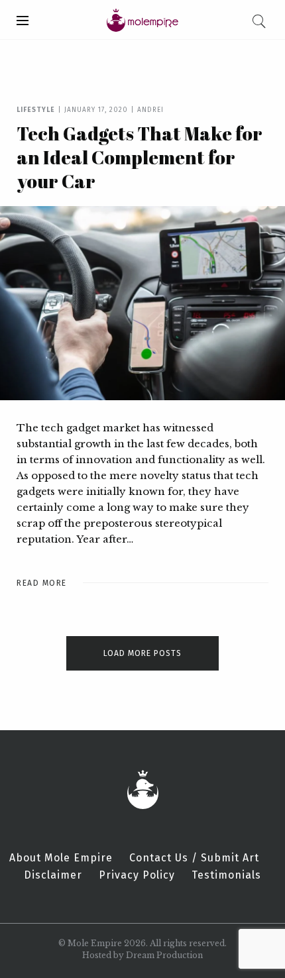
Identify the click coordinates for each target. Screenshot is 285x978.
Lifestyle (36, 110)
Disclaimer (53, 875)
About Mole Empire (61, 858)
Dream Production (164, 955)
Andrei (150, 110)
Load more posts (142, 653)
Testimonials (226, 875)
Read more (42, 583)
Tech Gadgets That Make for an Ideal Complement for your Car (139, 157)
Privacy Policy (137, 875)
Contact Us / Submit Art (194, 858)
